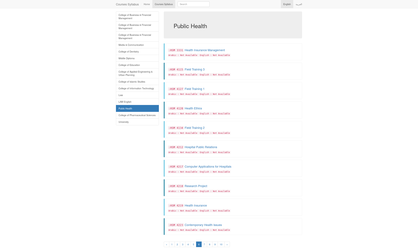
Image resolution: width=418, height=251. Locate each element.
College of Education (129, 65)
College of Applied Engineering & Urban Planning (136, 73)
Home (147, 4)
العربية (299, 4)
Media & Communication (131, 44)
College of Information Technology (136, 88)
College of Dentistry (129, 51)
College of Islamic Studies (132, 81)
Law (121, 95)
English (287, 4)
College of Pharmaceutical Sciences (137, 115)
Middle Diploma (127, 58)
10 (221, 244)
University (124, 121)
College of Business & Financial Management (135, 16)
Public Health (125, 108)
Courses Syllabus (127, 4)
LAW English (125, 101)
